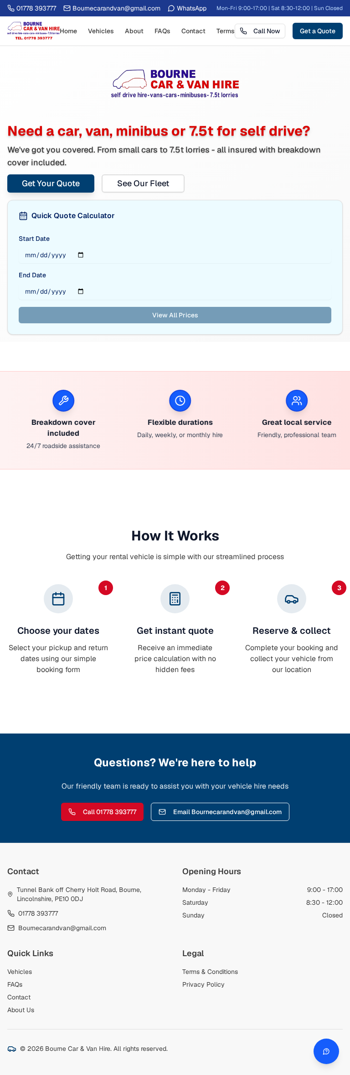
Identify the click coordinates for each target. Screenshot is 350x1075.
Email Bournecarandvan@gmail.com (227, 812)
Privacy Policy (203, 984)
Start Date (34, 238)
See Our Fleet (143, 183)
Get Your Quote (51, 183)
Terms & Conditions (210, 972)
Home (68, 31)
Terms (225, 31)
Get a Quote (317, 31)
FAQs (162, 31)
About (134, 31)
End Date (32, 275)
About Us (20, 1010)
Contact (193, 31)
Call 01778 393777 (109, 812)
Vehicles (101, 31)
